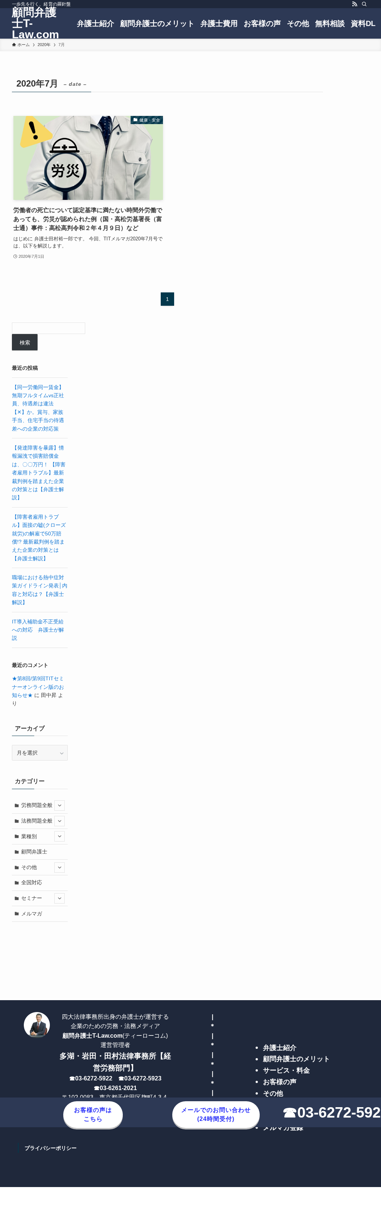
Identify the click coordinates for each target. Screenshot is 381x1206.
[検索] (364, 4)
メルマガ (31, 914)
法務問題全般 (36, 821)
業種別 (29, 836)
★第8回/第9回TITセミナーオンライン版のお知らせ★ (38, 686)
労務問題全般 (36, 805)
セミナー (31, 898)
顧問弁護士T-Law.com (35, 23)
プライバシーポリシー (51, 1148)
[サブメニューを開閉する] (59, 805)
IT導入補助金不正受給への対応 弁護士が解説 (38, 630)
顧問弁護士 (34, 852)
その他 (29, 867)
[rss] (354, 4)
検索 (25, 343)
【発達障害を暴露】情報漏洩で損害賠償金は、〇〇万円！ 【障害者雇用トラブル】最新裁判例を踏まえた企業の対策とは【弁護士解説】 (38, 472)
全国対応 (31, 882)
